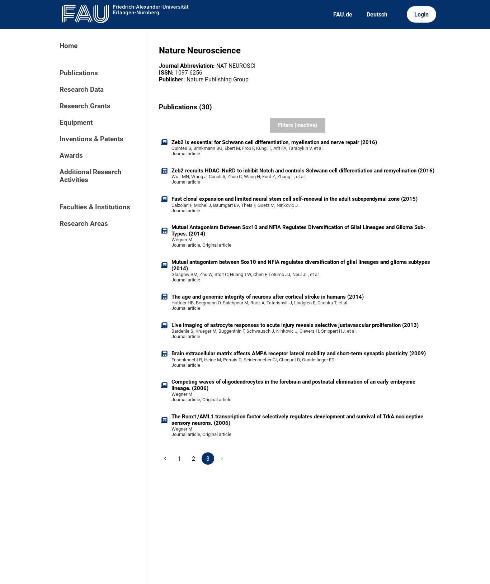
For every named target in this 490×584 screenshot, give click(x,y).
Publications (79, 73)
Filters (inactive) (297, 125)
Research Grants (85, 106)
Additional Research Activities (91, 176)
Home (68, 46)
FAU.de (342, 14)
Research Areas (84, 224)
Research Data (82, 90)
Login (421, 14)
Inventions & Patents (91, 139)
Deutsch (377, 14)
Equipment (76, 123)
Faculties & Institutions (95, 207)
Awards (71, 156)
